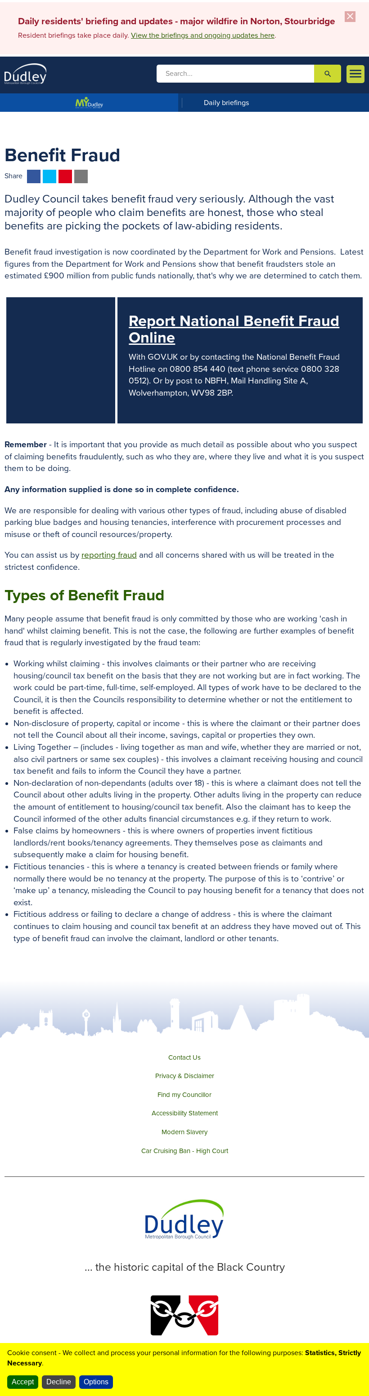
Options (96, 1382)
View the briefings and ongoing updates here (202, 35)
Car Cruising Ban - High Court (184, 1151)
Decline (58, 1382)
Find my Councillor (185, 1095)
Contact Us (184, 1057)
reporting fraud (109, 555)
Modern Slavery (184, 1132)
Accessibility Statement (185, 1113)
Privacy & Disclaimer (184, 1076)
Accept (23, 1382)
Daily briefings (226, 102)
